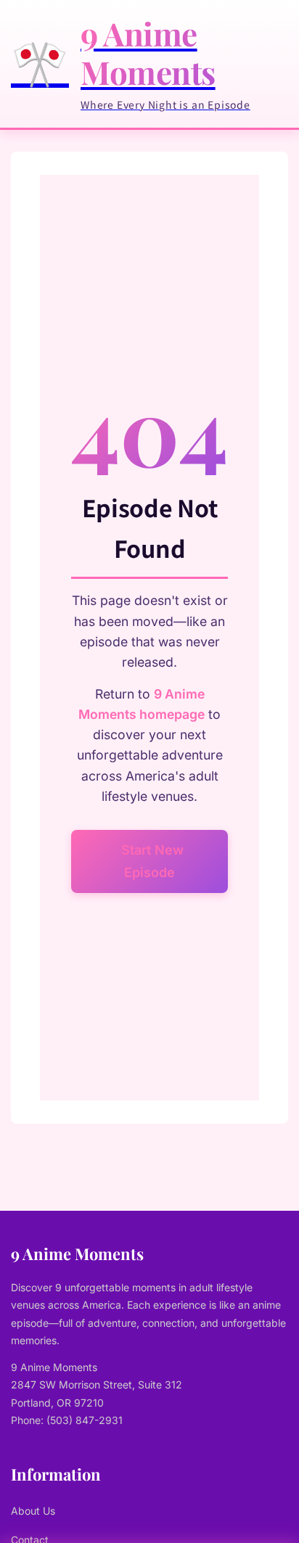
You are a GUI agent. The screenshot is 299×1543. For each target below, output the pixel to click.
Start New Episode (152, 861)
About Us (33, 1511)
